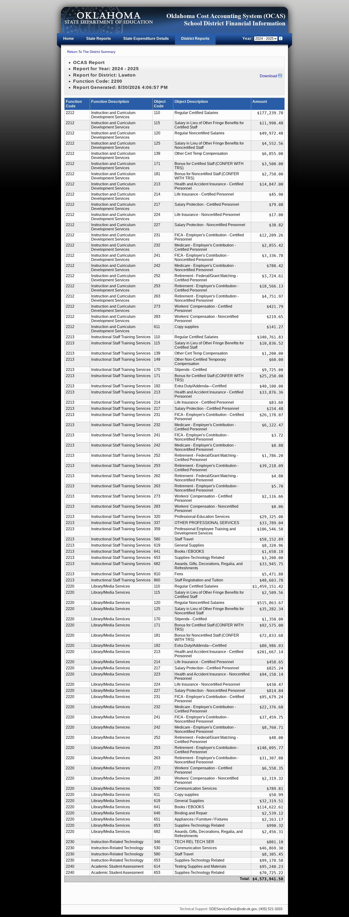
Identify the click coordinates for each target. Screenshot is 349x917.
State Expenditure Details (146, 38)
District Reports (195, 38)
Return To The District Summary (91, 52)
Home (68, 38)
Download (268, 76)
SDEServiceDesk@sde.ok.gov (233, 909)
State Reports (98, 38)
